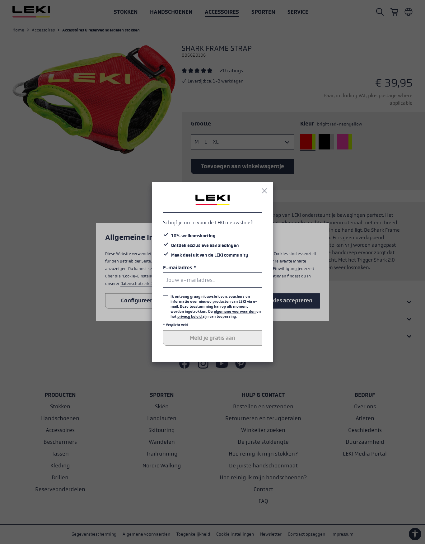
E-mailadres (179, 268)
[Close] (264, 191)
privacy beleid (190, 316)
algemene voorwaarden (235, 311)
